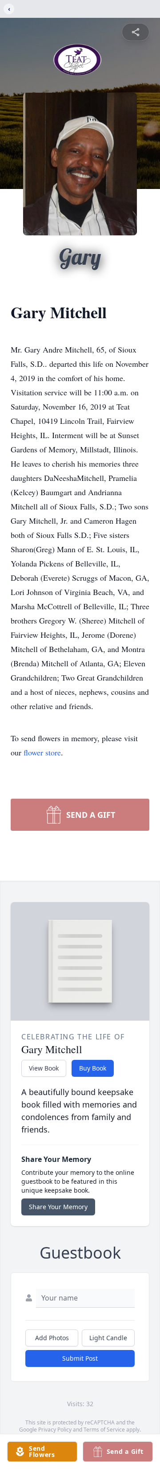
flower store (42, 752)
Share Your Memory (58, 1206)
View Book (44, 1068)
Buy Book (92, 1068)
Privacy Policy (55, 1429)
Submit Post (80, 1358)
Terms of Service (104, 1429)
